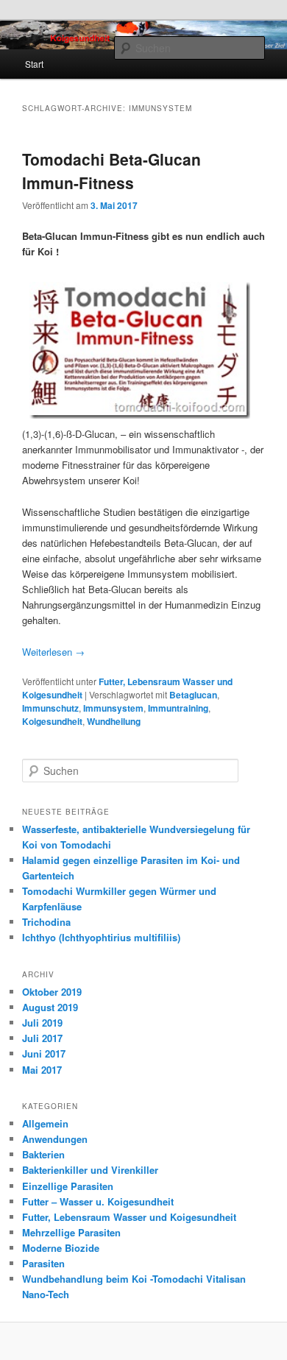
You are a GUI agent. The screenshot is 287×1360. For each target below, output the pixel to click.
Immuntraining (178, 708)
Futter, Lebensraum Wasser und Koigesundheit (129, 1217)
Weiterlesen (53, 652)
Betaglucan (193, 694)
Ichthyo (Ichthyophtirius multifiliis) (101, 937)
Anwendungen (55, 1139)
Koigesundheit (52, 721)
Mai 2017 (42, 1070)
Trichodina (46, 922)
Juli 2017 (42, 1038)
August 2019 (50, 1007)
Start (34, 63)
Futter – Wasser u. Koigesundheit (98, 1201)
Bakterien (43, 1154)
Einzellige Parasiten (67, 1186)
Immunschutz (50, 708)
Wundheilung (114, 721)
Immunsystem (113, 708)
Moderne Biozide (60, 1248)
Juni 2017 (43, 1053)
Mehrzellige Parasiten (71, 1232)
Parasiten (43, 1263)
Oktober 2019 (52, 992)
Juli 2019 (42, 1023)
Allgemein (45, 1123)
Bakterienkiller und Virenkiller (90, 1170)
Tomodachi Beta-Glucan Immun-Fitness (111, 171)
